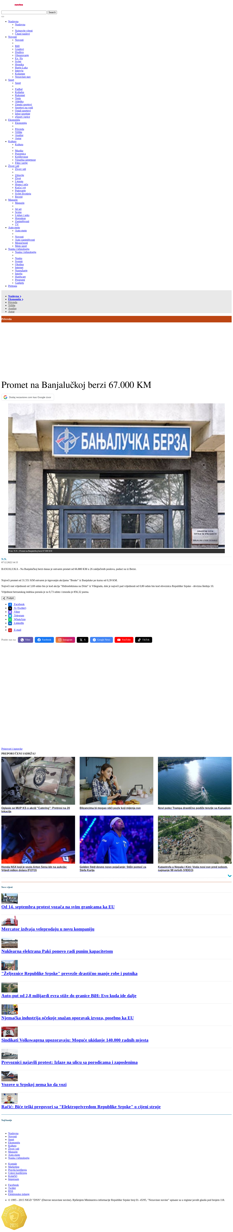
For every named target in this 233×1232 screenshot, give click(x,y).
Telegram (18, 615)
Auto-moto (14, 227)
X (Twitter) (19, 608)
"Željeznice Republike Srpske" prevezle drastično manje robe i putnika (69, 973)
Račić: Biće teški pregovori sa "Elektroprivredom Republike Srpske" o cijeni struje (81, 1106)
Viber (16, 611)
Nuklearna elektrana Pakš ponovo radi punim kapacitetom (57, 951)
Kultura (12, 141)
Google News (103, 639)
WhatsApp (19, 619)
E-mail (17, 629)
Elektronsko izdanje (19, 1194)
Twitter (12, 1188)
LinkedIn (18, 623)
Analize (12, 308)
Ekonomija (14, 119)
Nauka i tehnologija (18, 249)
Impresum (13, 1179)
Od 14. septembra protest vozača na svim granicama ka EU (58, 906)
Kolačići (12, 1176)
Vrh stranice (11, 1127)
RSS (10, 1191)
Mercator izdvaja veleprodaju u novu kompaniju (47, 929)
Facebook (19, 604)
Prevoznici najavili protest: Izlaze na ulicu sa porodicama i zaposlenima (69, 1062)
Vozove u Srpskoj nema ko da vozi (34, 1084)
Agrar (11, 311)
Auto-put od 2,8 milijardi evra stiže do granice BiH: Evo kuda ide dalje (68, 995)
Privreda (12, 302)
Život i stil (13, 166)
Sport (11, 79)
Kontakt (12, 1163)
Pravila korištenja (17, 1169)
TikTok (145, 639)
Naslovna (13, 21)
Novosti (12, 36)
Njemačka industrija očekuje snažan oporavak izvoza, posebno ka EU (67, 1017)
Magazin (13, 199)
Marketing (13, 1166)
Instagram (67, 639)
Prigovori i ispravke (12, 748)
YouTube (126, 639)
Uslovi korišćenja (17, 1173)
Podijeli (10, 598)
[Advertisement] (116, 348)
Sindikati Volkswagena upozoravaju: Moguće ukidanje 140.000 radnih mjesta (74, 1040)
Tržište (11, 305)
